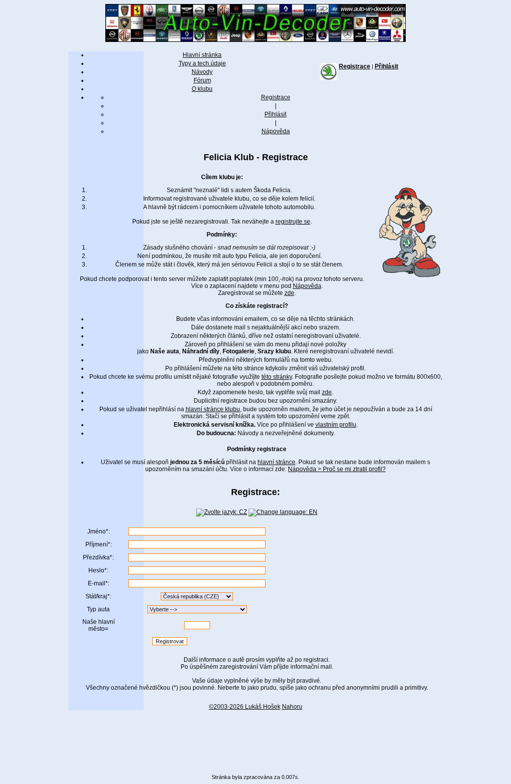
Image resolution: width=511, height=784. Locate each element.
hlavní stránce (276, 462)
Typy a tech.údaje (202, 63)
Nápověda (275, 131)
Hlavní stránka (202, 54)
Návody (202, 71)
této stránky (276, 376)
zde (289, 292)
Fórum (202, 80)
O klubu (202, 88)
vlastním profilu (335, 424)
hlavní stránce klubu (213, 409)
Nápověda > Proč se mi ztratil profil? (337, 469)
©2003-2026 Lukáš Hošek (244, 706)
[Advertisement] (255, 738)
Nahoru (292, 706)
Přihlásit (386, 66)
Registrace (354, 66)
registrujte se (292, 221)
